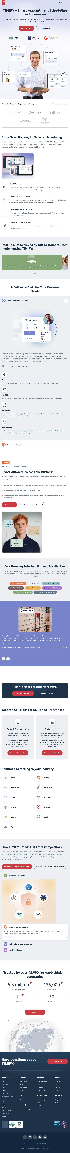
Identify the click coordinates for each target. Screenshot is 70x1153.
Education (5, 1099)
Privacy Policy (45, 1148)
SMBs (3, 1081)
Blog (56, 1090)
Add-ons (22, 1084)
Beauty (4, 1104)
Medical (4, 1107)
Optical (4, 1116)
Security (21, 1090)
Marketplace (23, 1087)
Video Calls (35, 583)
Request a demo (44, 28)
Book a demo (41, 1090)
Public (3, 1102)
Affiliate (57, 1102)
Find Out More (8, 937)
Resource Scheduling (24, 592)
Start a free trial (26, 28)
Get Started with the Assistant (31, 505)
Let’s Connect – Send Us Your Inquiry (16, 866)
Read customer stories (59, 104)
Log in (39, 1084)
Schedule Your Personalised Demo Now (50, 866)
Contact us (58, 1061)
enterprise (39, 356)
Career (57, 1084)
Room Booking (17, 588)
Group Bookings (19, 583)
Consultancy (5, 1113)
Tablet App (40, 1102)
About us (35, 1012)
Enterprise (5, 1084)
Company (58, 1081)
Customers (58, 1087)
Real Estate (5, 1093)
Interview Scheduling (53, 588)
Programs (58, 1100)
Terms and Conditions (33, 1148)
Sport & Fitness (6, 1110)
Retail (3, 1087)
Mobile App (40, 1105)
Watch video (9, 505)
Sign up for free (42, 1081)
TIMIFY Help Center (25, 1109)
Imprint (23, 1148)
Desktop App (41, 1100)
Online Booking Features (24, 366)
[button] (34, 273)
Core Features (23, 1081)
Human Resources (7, 1096)
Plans (21, 1100)
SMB (30, 356)
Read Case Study (61, 647)
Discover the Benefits (18, 753)
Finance (4, 1090)
